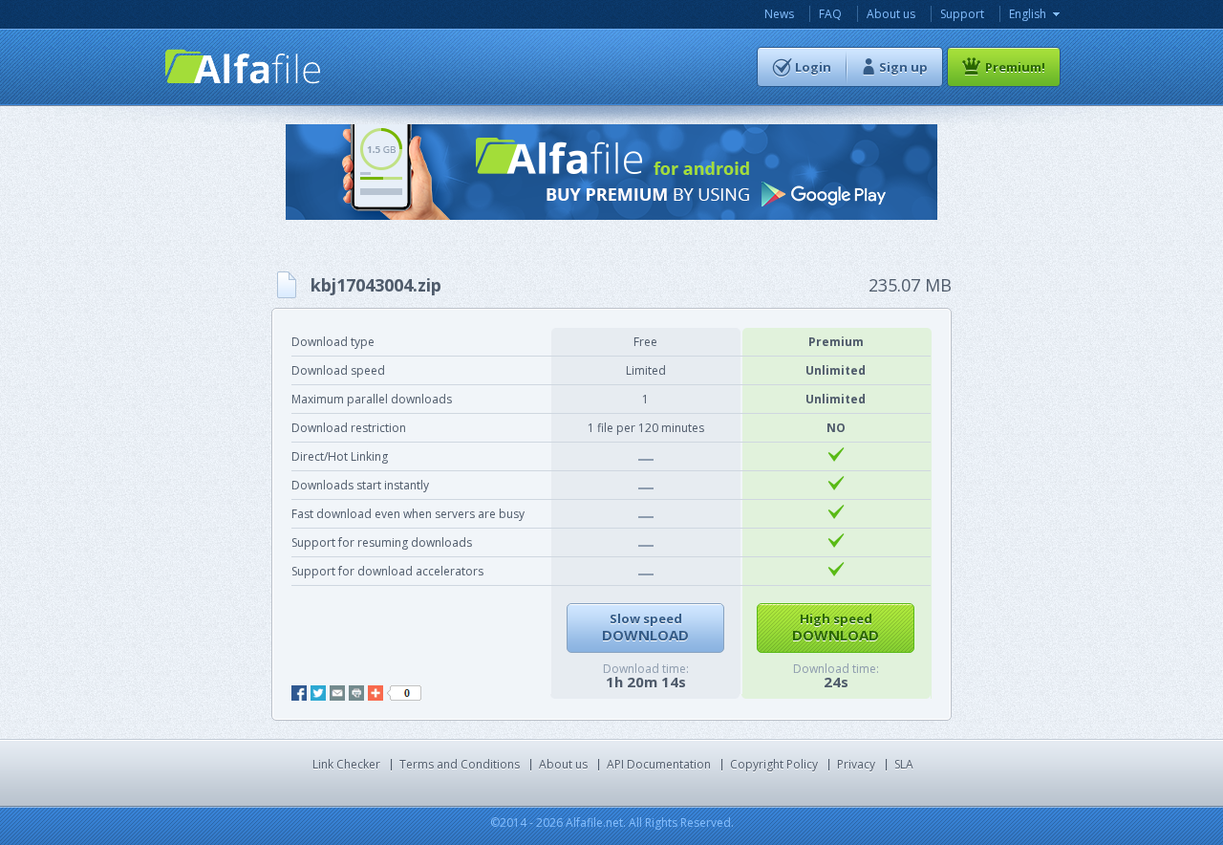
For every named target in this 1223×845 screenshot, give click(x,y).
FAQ (830, 14)
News (779, 14)
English (1027, 14)
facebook (299, 693)
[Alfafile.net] (243, 66)
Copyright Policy (774, 764)
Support (962, 14)
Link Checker (346, 764)
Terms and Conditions (459, 764)
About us (891, 14)
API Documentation (659, 764)
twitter (318, 693)
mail (337, 693)
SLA (903, 764)
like (404, 693)
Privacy (856, 764)
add (375, 693)
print (356, 693)
